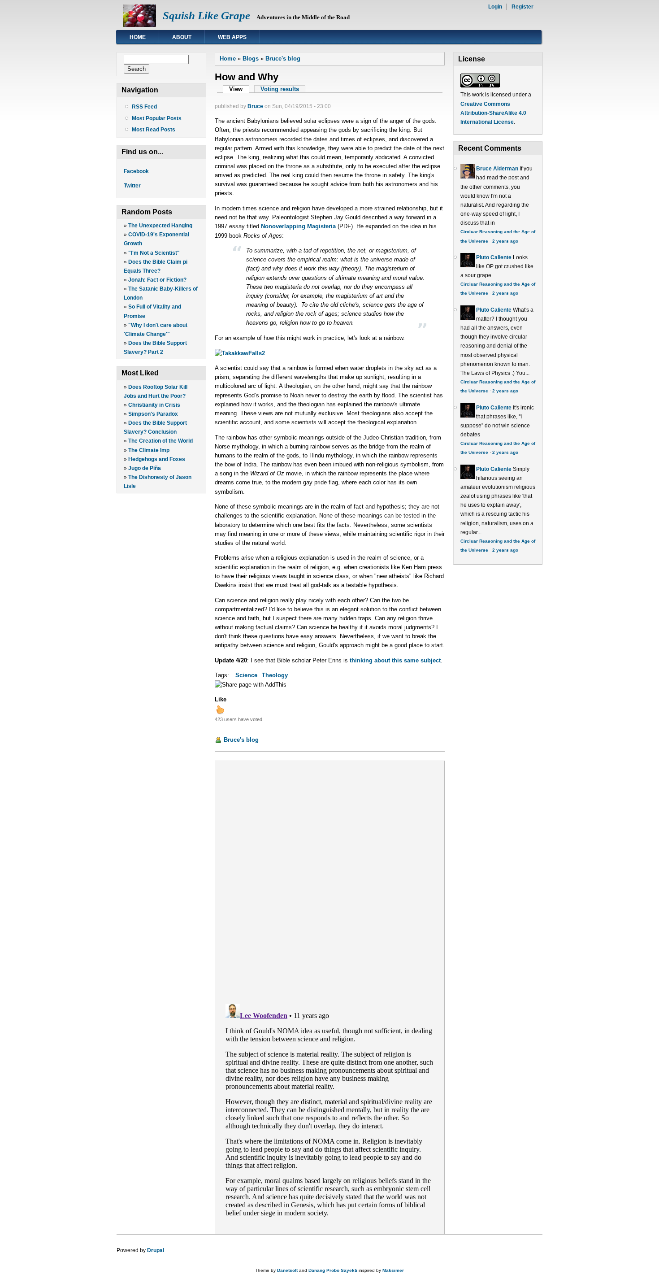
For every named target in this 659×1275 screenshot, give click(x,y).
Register (522, 7)
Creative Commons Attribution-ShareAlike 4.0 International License (493, 113)
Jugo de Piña (144, 468)
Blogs (251, 58)
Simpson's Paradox (153, 414)
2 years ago (505, 241)
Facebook (136, 171)
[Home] (139, 25)
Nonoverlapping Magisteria (298, 226)
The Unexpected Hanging (160, 225)
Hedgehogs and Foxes (156, 459)
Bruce (255, 106)
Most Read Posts (153, 129)
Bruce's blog (282, 58)
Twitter (132, 186)
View (239, 89)
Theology (275, 675)
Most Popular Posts (157, 118)
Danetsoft (287, 1270)
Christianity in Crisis (154, 405)
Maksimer (393, 1270)
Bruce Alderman (497, 168)
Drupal (155, 1250)
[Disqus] (330, 880)
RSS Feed (144, 107)
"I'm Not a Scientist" (154, 253)
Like (220, 699)
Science (246, 675)
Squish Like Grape (206, 15)
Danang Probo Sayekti (332, 1270)
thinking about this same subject (395, 660)
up (220, 709)
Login (495, 7)
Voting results (279, 89)
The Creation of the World (160, 441)
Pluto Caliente (494, 257)
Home (138, 37)
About (181, 37)
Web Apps (232, 37)
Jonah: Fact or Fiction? (157, 280)
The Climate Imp (148, 450)
